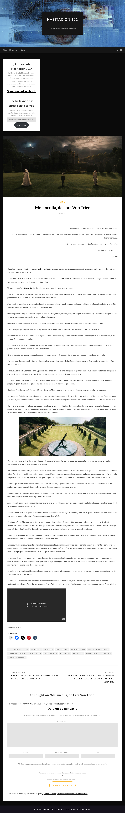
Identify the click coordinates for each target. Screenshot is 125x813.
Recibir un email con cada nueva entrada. (62, 780)
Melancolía (106, 653)
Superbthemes (85, 809)
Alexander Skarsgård (18, 649)
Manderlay (28, 288)
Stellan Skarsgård (17, 657)
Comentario (62, 721)
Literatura (13, 50)
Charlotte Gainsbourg (98, 649)
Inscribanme (21, 125)
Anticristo (48, 649)
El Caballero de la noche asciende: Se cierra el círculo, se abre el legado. (91, 678)
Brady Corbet (62, 649)
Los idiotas (65, 653)
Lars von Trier (58, 278)
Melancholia (91, 653)
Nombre (25, 752)
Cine (5, 50)
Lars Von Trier (50, 653)
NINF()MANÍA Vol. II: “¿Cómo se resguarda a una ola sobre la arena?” (45, 704)
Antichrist (36, 649)
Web (98, 752)
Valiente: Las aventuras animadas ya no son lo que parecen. (35, 677)
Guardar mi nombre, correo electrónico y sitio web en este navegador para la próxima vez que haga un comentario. (64, 764)
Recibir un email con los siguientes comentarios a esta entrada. (62, 773)
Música (22, 50)
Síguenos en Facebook (21, 91)
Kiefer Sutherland (17, 653)
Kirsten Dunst (35, 653)
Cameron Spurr (78, 649)
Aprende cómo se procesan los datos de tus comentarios (65, 794)
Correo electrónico (62, 752)
